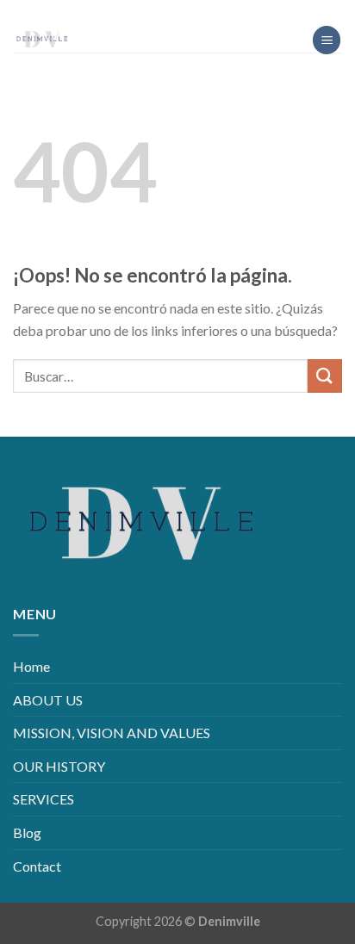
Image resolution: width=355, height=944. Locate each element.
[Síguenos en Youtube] (218, 12)
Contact (37, 866)
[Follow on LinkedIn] (190, 12)
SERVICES (43, 799)
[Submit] (325, 376)
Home (31, 666)
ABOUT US (48, 700)
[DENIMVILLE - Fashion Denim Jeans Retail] (99, 39)
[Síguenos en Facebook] (136, 12)
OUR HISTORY (59, 766)
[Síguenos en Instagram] (164, 12)
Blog (27, 832)
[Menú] (326, 40)
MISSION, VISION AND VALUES (111, 732)
